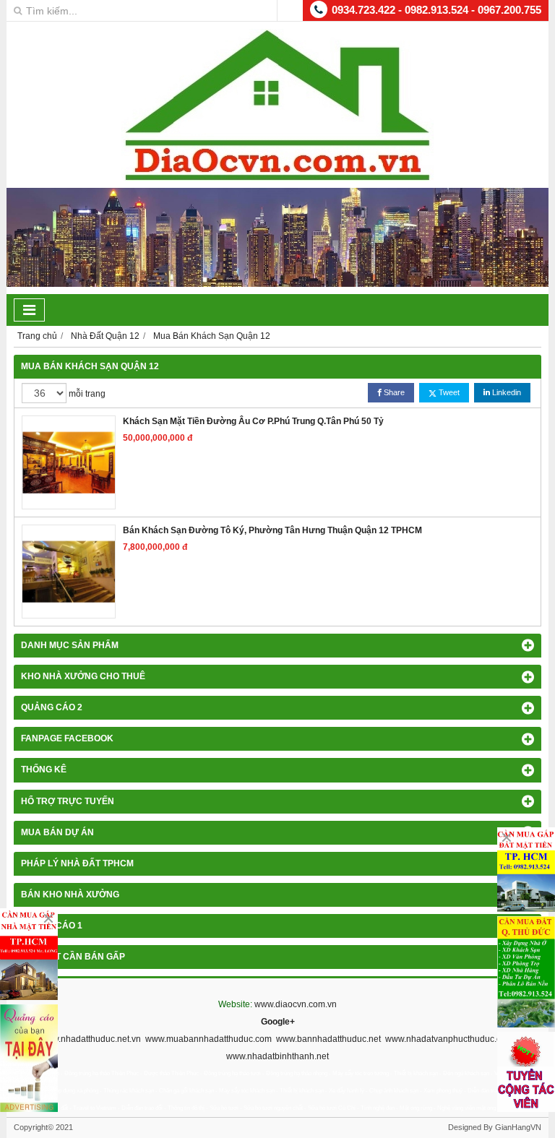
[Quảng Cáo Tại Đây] (29, 1058)
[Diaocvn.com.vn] (277, 178)
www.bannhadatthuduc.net (328, 1039)
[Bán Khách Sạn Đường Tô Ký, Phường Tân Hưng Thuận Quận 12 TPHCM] (68, 571)
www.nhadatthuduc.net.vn (90, 1039)
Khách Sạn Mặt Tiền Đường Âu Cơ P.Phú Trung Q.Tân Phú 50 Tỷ (253, 421)
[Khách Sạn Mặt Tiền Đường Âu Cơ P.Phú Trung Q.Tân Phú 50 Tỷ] (68, 462)
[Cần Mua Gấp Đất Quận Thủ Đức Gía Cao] (526, 971)
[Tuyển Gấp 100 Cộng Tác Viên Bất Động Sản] (526, 1072)
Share (393, 392)
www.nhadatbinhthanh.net (277, 1056)
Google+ (278, 1022)
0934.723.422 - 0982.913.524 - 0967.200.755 (436, 10)
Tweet (448, 392)
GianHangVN (518, 1127)
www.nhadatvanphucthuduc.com (449, 1039)
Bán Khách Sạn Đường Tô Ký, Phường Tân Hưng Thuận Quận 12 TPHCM (272, 530)
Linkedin (505, 392)
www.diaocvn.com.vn (295, 1004)
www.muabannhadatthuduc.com (208, 1039)
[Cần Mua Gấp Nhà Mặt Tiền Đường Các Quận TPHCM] (29, 953)
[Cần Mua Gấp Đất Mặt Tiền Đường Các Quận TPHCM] (526, 870)
